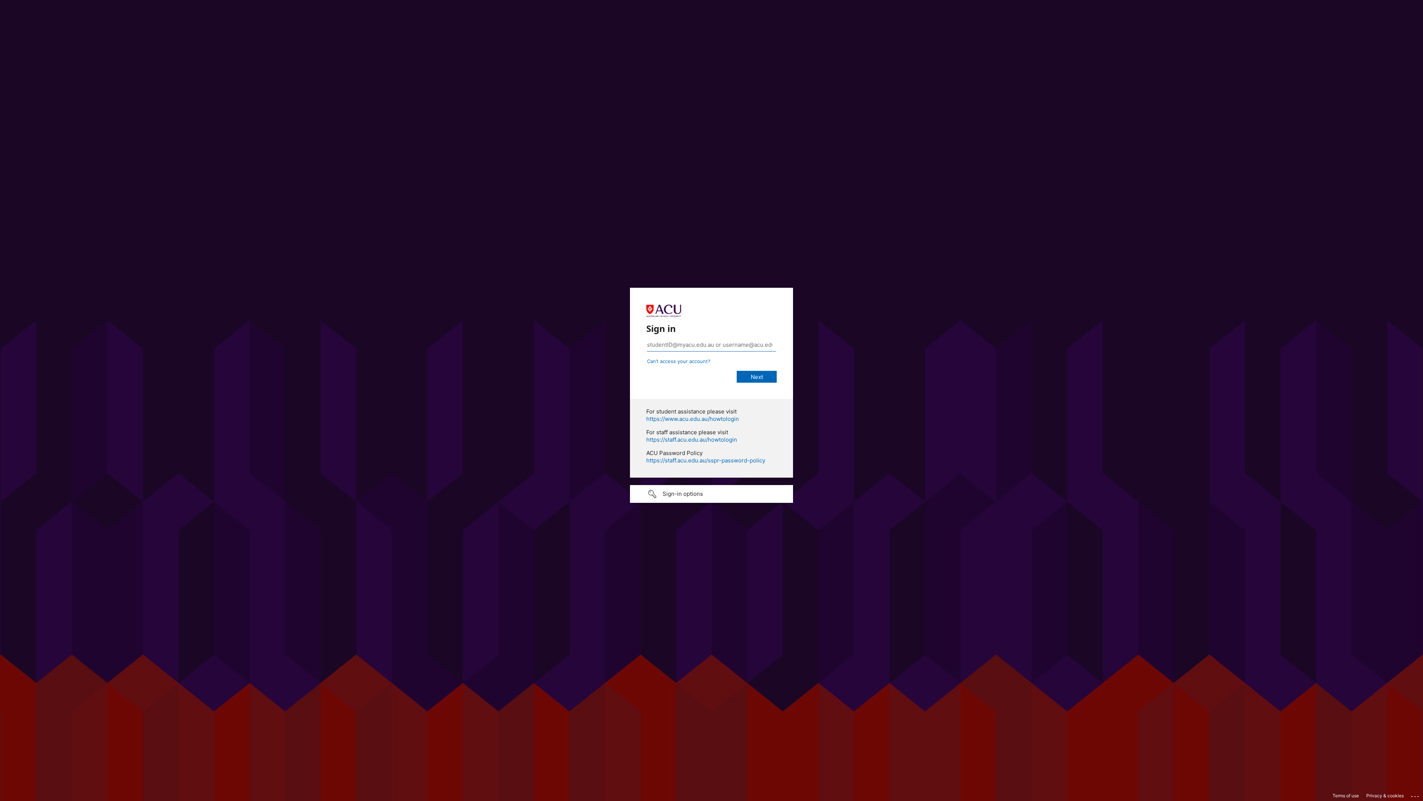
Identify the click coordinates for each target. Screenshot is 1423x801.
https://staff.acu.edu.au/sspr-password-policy (705, 460)
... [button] (1415, 794)
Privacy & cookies (1385, 795)
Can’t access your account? (678, 361)
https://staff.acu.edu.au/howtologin (691, 439)
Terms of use (1346, 795)
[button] (711, 494)
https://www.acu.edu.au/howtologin (692, 418)
